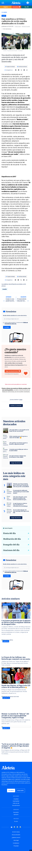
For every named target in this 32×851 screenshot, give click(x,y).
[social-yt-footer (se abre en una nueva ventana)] (11, 827)
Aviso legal (16, 840)
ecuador (4, 289)
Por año (16, 821)
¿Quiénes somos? (16, 837)
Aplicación (16, 814)
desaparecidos (6, 604)
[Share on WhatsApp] (27, 70)
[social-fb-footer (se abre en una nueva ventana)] (14, 827)
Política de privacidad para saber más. (16, 323)
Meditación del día (12, 539)
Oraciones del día (11, 550)
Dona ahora (15, 7)
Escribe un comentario (16, 405)
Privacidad (16, 846)
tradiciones (5, 641)
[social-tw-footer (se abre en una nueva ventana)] (17, 827)
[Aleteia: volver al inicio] (16, 2)
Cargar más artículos (16, 463)
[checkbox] (3, 322)
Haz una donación (16, 834)
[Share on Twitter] (21, 70)
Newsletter (16, 812)
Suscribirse (11, 790)
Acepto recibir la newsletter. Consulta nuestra (16, 323)
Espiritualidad (16, 801)
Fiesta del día (9, 533)
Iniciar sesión (20, 790)
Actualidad (4, 12)
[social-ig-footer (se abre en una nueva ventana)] (20, 827)
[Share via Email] (24, 70)
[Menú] (6, 3)
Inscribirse (6, 327)
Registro (6, 7)
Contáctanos (16, 843)
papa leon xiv (6, 669)
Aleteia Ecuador (26, 26)
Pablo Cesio (18, 26)
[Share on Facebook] (15, 70)
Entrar (20, 399)
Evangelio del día (11, 544)
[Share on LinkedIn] (18, 70)
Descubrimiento (16, 805)
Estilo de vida (16, 803)
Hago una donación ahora (12, 371)
